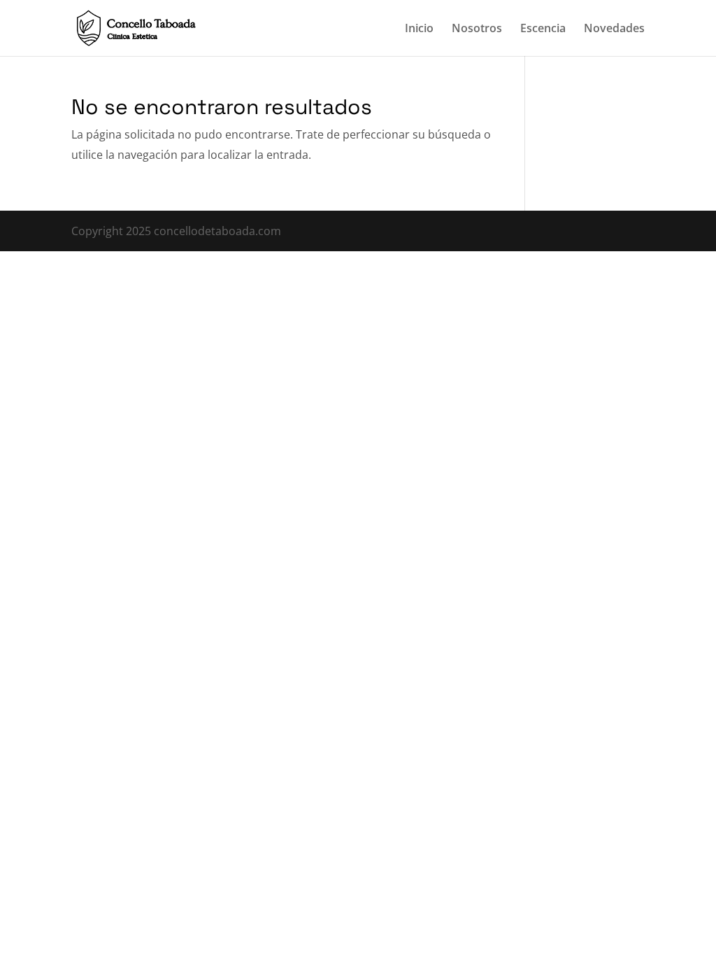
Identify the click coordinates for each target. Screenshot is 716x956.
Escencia (543, 29)
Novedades (614, 29)
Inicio (419, 29)
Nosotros (477, 29)
